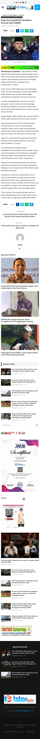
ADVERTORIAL (5, 17)
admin (4, 26)
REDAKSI (21, 732)
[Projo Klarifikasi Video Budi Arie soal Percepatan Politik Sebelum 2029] (6, 371)
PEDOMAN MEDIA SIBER (11, 732)
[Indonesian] (13, 433)
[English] (9, 433)
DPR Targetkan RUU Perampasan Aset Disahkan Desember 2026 (25, 392)
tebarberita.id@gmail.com (24, 711)
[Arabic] (3, 433)
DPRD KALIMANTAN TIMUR (15, 17)
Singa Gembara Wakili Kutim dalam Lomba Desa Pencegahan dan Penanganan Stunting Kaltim (24, 416)
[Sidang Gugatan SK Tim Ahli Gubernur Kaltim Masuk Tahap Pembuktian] (6, 618)
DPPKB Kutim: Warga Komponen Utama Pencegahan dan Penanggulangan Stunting (17, 320)
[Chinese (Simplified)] (6, 433)
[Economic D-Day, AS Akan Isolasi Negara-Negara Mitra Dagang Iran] (6, 382)
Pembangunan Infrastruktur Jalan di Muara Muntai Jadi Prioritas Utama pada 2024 (19, 354)
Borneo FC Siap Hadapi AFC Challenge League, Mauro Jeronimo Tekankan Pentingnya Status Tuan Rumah (24, 403)
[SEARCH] (37, 425)
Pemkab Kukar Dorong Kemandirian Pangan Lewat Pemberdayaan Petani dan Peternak (19, 287)
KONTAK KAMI (30, 732)
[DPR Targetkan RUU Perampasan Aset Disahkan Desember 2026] (6, 393)
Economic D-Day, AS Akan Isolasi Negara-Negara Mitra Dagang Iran (24, 381)
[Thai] (23, 433)
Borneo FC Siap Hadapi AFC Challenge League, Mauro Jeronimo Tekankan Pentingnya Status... (24, 593)
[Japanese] (16, 433)
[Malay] (20, 433)
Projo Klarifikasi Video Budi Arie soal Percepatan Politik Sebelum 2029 (24, 370)
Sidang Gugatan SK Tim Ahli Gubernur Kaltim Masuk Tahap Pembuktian (25, 617)
